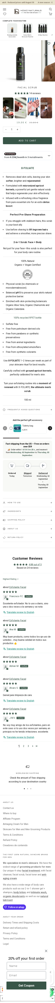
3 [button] (28, 746)
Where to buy (9, 813)
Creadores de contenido (15, 845)
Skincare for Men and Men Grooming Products (26, 829)
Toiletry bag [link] (27, 426)
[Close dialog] (46, 951)
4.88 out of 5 (35, 564)
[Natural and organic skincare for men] (27, 274)
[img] (10, 591)
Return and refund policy (15, 927)
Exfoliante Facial (17, 587)
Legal (6, 943)
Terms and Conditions (14, 938)
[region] (27, 774)
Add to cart (28, 140)
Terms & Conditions (13, 834)
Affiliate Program (11, 818)
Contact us (8, 808)
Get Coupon (26, 985)
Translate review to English (20, 612)
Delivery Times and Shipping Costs (21, 922)
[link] (17, 428)
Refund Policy (10, 840)
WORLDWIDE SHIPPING (27, 773)
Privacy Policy (10, 933)
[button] (22, 93)
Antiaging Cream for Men (15, 824)
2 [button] (23, 746)
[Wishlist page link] (6, 13)
